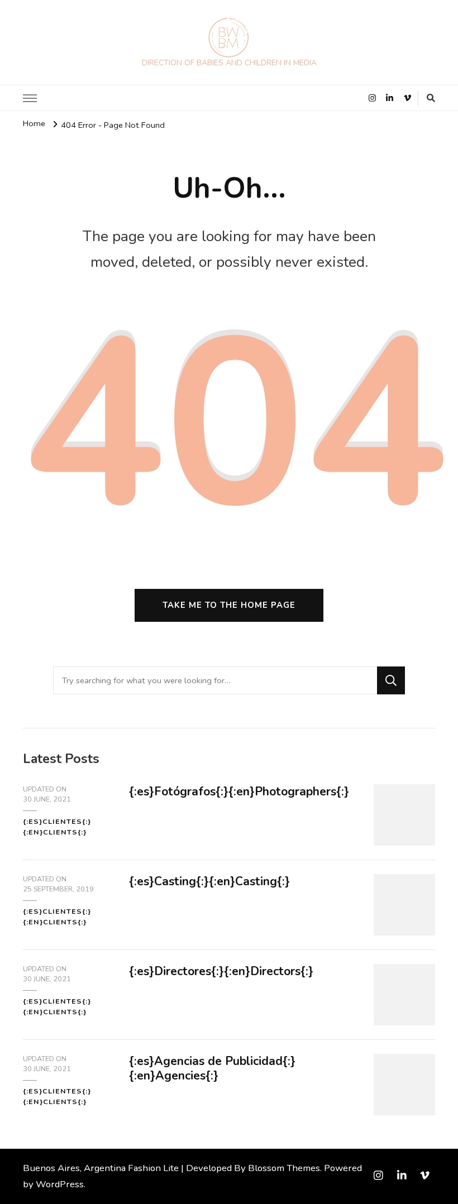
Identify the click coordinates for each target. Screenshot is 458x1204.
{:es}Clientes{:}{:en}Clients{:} (57, 827)
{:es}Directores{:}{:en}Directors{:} (221, 971)
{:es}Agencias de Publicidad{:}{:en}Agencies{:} (212, 1068)
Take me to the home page (229, 605)
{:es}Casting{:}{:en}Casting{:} (209, 881)
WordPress (60, 1184)
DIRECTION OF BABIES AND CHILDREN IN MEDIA (229, 62)
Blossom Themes (284, 1168)
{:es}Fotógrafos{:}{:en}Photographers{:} (239, 791)
